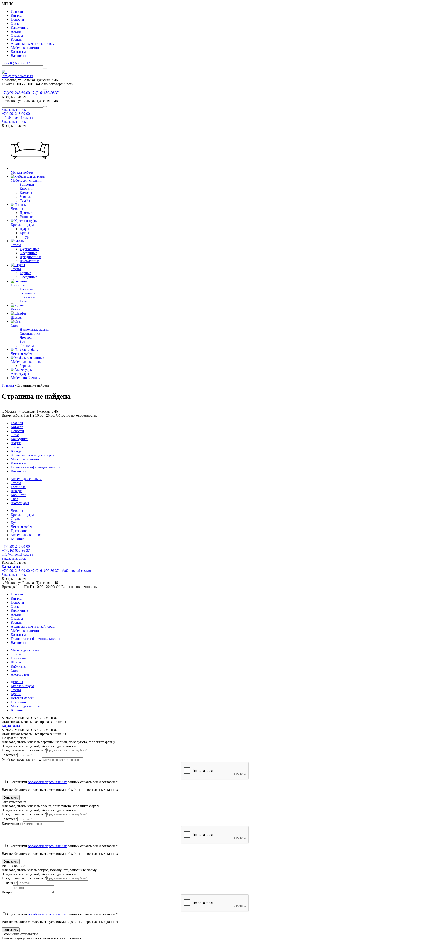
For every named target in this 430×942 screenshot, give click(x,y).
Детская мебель (22, 527)
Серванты (27, 293)
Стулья (16, 519)
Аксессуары (20, 503)
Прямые (26, 213)
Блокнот (17, 539)
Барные (25, 273)
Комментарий (12, 823)
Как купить (19, 27)
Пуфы (24, 229)
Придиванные (30, 257)
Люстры (26, 337)
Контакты (18, 51)
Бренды (16, 39)
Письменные (29, 261)
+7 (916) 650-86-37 (16, 63)
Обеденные (28, 253)
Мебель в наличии (25, 47)
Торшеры (27, 345)
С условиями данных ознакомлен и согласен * (62, 782)
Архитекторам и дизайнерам (33, 43)
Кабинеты (18, 495)
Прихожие (19, 531)
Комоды (26, 192)
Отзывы (17, 35)
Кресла (25, 233)
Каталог (17, 15)
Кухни (16, 523)
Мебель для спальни (26, 479)
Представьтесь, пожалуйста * (24, 750)
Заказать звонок (14, 558)
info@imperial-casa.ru (17, 76)
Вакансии (18, 55)
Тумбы (25, 200)
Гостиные (18, 487)
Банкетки (27, 184)
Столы (16, 483)
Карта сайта (11, 566)
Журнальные (29, 249)
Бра (22, 341)
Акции (16, 31)
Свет (14, 499)
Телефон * (9, 755)
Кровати (26, 188)
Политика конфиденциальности (35, 467)
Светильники (30, 333)
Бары (24, 301)
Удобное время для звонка (22, 759)
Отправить (11, 797)
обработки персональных (47, 782)
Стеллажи (27, 297)
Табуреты (27, 237)
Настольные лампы (34, 329)
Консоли (26, 289)
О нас (15, 23)
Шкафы (16, 491)
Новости (17, 19)
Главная (17, 11)
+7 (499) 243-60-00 (16, 113)
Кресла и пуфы (22, 515)
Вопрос (7, 892)
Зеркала (26, 196)
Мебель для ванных (26, 535)
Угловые (26, 217)
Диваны (17, 510)
